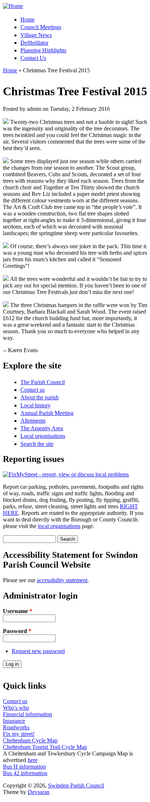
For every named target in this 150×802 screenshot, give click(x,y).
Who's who (16, 708)
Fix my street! (19, 734)
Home (27, 19)
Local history (35, 405)
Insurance (14, 721)
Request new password (38, 651)
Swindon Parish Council (76, 785)
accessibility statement (62, 580)
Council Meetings (40, 27)
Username (17, 611)
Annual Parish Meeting (47, 413)
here (33, 760)
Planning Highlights (43, 50)
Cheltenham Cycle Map (30, 740)
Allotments (33, 421)
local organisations (59, 526)
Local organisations (42, 436)
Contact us (32, 390)
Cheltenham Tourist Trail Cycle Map (45, 747)
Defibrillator (34, 43)
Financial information (27, 714)
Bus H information (24, 766)
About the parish (39, 397)
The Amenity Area (41, 428)
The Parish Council (42, 382)
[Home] (13, 6)
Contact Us (33, 58)
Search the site (37, 444)
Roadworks (16, 727)
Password (17, 631)
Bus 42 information (25, 773)
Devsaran (39, 792)
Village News (36, 35)
